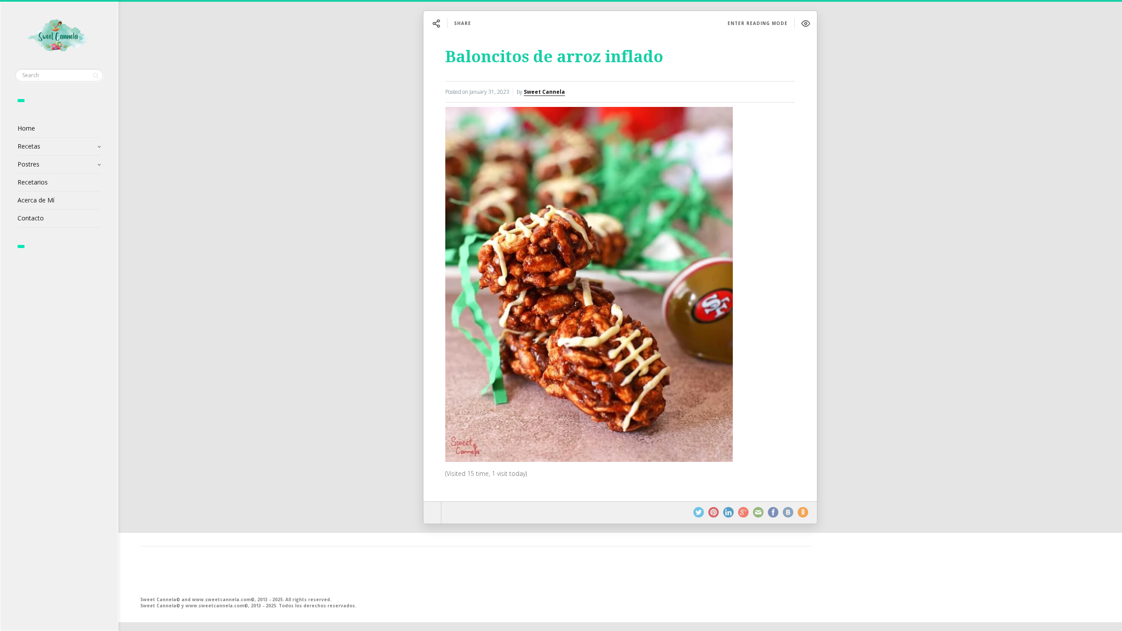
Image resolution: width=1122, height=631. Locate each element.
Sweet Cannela (544, 92)
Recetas (29, 146)
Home (26, 128)
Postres (28, 164)
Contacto (31, 218)
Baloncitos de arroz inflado (554, 56)
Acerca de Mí (36, 200)
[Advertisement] (403, 570)
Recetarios (33, 182)
